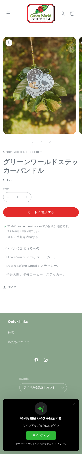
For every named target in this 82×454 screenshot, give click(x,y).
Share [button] (12, 287)
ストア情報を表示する (22, 237)
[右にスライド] (50, 141)
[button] (8, 13)
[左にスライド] (32, 141)
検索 (11, 332)
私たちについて (19, 342)
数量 (6, 189)
